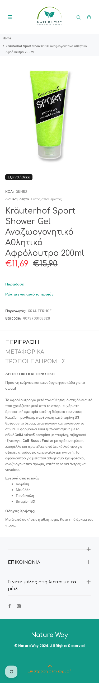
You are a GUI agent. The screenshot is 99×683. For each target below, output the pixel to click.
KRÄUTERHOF (39, 310)
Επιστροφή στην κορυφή (50, 671)
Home (7, 38)
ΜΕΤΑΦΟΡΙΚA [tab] (24, 352)
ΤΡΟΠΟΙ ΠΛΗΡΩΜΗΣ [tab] (35, 361)
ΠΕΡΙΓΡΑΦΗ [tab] (22, 342)
